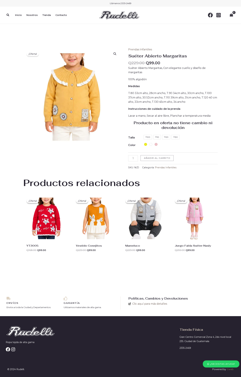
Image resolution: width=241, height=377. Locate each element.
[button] (8, 15)
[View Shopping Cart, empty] (231, 15)
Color (132, 145)
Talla (131, 137)
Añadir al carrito (157, 158)
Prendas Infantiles (140, 49)
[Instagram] (218, 15)
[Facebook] (210, 15)
